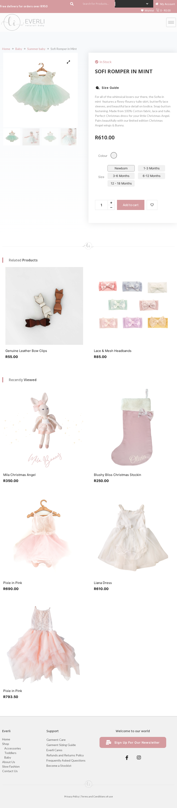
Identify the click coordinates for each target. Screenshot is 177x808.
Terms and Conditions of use (97, 796)
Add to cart (131, 205)
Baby (18, 49)
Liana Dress (103, 583)
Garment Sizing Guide (61, 745)
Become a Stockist (58, 765)
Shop (5, 744)
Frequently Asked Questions (65, 760)
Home (6, 49)
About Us (8, 762)
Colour (102, 155)
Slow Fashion (11, 766)
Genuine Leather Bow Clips (26, 351)
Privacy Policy (71, 796)
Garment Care (56, 739)
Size (101, 177)
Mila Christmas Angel (19, 475)
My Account (167, 4)
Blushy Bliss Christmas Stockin (117, 475)
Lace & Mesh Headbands (112, 351)
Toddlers (10, 753)
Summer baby (36, 49)
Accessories (12, 748)
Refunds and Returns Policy (65, 755)
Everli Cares (54, 750)
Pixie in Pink (12, 583)
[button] (147, 10)
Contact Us (10, 771)
